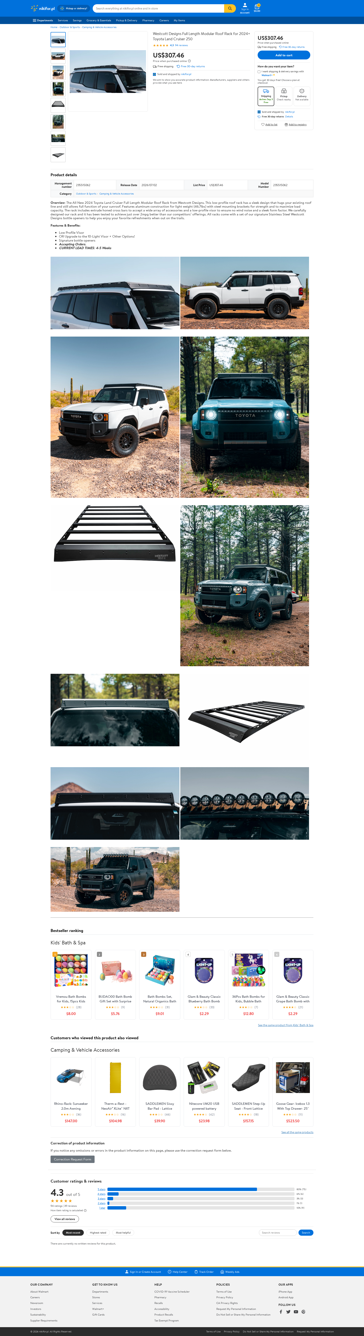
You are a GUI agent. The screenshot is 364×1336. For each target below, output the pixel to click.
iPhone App (285, 1291)
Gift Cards (98, 1314)
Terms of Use (224, 1291)
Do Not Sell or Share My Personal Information (243, 1314)
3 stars (101, 1198)
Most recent (73, 1232)
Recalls (158, 1303)
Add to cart (284, 55)
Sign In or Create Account (145, 1272)
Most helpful (123, 1232)
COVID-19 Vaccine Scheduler (172, 1291)
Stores (96, 1297)
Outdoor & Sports (70, 27)
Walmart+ (98, 1309)
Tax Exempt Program (166, 1320)
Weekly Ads (232, 1272)
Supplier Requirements (43, 1320)
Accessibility (161, 1309)
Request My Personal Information (236, 1309)
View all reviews (65, 1219)
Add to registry (298, 124)
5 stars (101, 1189)
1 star (102, 1207)
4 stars (101, 1193)
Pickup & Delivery (126, 20)
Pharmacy (148, 20)
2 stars (101, 1203)
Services (63, 20)
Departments (45, 20)
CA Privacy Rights (227, 1303)
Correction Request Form (72, 1159)
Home (54, 27)
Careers (164, 20)
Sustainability (38, 1314)
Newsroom (36, 1303)
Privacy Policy (224, 1297)
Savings (77, 20)
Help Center (180, 1272)
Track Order (206, 1272)
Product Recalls (163, 1314)
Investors (35, 1309)
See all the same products (297, 1132)
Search (306, 1232)
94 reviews (181, 45)
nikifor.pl (186, 74)
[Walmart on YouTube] (296, 1312)
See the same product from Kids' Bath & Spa (285, 1025)
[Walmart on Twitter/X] (288, 1312)
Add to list (271, 124)
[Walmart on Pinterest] (303, 1312)
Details (289, 116)
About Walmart (39, 1291)
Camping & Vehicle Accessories (99, 27)
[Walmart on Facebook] (280, 1312)
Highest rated (98, 1232)
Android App (285, 1297)
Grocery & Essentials (99, 20)
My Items (179, 20)
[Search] (230, 8)
